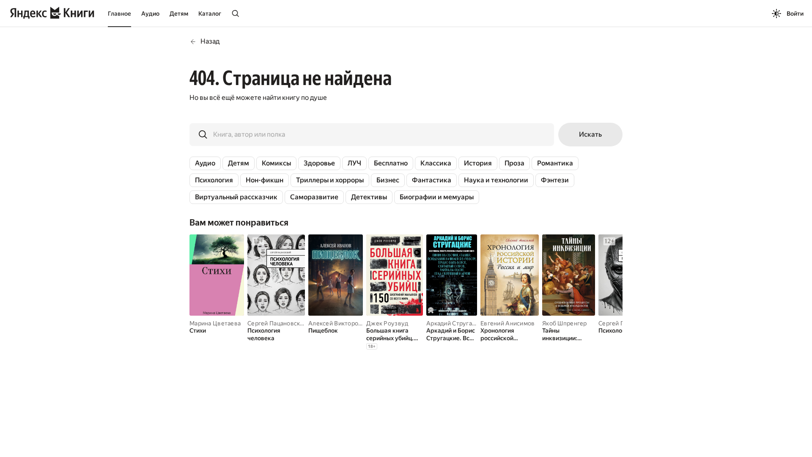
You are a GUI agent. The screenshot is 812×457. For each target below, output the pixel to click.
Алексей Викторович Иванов (350, 323)
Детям (179, 13)
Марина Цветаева (215, 323)
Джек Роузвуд (387, 323)
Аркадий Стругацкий (456, 323)
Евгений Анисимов (507, 323)
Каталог (209, 13)
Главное (119, 13)
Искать (590, 134)
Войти (795, 13)
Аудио (150, 13)
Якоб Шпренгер (564, 323)
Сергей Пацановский (277, 323)
